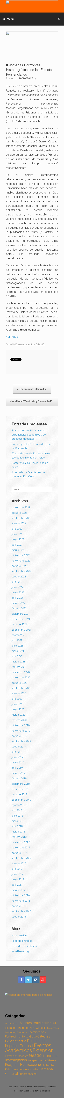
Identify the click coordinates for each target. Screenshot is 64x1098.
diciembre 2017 (21, 842)
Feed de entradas (22, 940)
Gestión (36, 1055)
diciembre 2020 (21, 672)
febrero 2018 (19, 836)
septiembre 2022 (21, 571)
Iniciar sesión (19, 935)
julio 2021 (17, 640)
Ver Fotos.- (13, 336)
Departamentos (15, 1041)
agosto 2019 (19, 746)
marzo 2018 (18, 831)
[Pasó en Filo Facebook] (21, 979)
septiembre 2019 (21, 741)
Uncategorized (28, 1074)
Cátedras (43, 1036)
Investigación (16, 1060)
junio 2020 (17, 704)
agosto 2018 (19, 805)
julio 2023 (17, 528)
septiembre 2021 (21, 629)
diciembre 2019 (21, 725)
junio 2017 (17, 874)
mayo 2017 (18, 879)
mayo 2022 (18, 592)
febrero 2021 (19, 666)
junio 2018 (17, 815)
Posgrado (12, 1065)
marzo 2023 (18, 550)
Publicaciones (31, 1064)
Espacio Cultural (19, 1045)
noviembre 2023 (21, 507)
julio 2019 (17, 751)
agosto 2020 (19, 693)
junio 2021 (17, 645)
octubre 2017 (19, 852)
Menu (10, 19)
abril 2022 (17, 597)
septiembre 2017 (21, 858)
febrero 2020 (19, 720)
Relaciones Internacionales (22, 1069)
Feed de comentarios (24, 946)
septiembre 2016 (21, 911)
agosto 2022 (19, 576)
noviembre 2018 (21, 789)
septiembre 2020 (21, 688)
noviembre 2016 (21, 900)
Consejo (41, 1027)
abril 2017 (17, 884)
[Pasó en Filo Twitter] (28, 979)
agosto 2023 (19, 523)
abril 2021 (17, 656)
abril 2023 (17, 544)
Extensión (40, 344)
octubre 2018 (19, 794)
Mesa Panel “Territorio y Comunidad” (33, 401)
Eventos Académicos (25, 344)
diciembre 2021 (21, 613)
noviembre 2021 (21, 619)
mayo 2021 (18, 651)
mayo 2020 (18, 709)
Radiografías (48, 1065)
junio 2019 (17, 757)
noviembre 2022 (21, 560)
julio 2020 (17, 698)
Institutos (51, 1056)
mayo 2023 (18, 539)
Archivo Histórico (12, 1023)
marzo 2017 (18, 890)
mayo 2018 (18, 821)
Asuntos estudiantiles (35, 1023)
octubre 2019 (19, 736)
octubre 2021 (19, 624)
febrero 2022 (19, 608)
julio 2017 (17, 868)
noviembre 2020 (21, 677)
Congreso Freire (25, 1027)
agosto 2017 (19, 863)
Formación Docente (16, 1056)
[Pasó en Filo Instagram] (35, 979)
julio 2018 (17, 810)
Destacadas (37, 1041)
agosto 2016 (19, 916)
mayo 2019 (18, 762)
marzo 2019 (18, 773)
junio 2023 (17, 534)
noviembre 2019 (21, 730)
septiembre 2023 (21, 518)
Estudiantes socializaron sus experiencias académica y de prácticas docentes (29, 434)
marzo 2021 (18, 661)
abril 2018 (17, 826)
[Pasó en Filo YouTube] (43, 979)
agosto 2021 (19, 635)
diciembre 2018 (21, 783)
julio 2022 (17, 581)
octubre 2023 (19, 512)
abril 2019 (17, 767)
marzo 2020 (18, 714)
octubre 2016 (19, 906)
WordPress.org (20, 951)
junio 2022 (17, 587)
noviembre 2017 (21, 847)
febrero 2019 (19, 778)
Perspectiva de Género (42, 1060)
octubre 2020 (19, 682)
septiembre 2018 (21, 799)
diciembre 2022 (21, 555)
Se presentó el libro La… (32, 389)
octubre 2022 (19, 566)
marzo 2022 (18, 603)
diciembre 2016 (21, 895)
